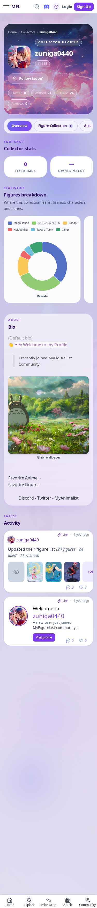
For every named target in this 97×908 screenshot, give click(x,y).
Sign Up (84, 6)
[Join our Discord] (46, 7)
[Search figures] (37, 7)
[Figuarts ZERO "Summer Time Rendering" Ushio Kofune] (53, 572)
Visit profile (44, 637)
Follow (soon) (31, 78)
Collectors (28, 32)
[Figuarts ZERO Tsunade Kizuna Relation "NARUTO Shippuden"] (16, 572)
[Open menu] (6, 6)
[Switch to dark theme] (56, 7)
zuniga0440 (27, 540)
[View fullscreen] (14, 448)
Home (12, 32)
